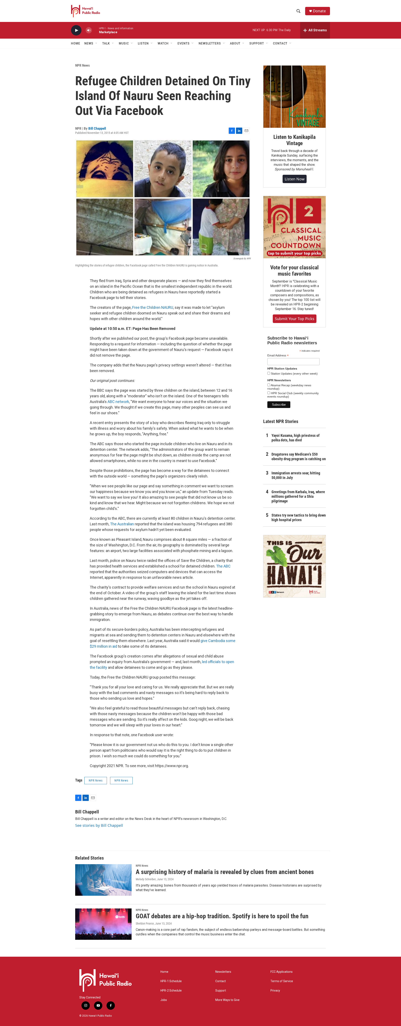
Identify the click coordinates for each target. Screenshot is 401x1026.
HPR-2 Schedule (171, 990)
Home (75, 43)
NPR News (82, 65)
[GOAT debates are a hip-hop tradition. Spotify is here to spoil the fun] (103, 924)
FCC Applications (281, 971)
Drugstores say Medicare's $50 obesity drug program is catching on (299, 456)
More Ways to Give (227, 1000)
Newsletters (223, 971)
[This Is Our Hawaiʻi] (294, 566)
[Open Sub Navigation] (96, 43)
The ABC (223, 566)
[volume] (88, 30)
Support (220, 990)
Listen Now (295, 178)
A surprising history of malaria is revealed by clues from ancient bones (225, 871)
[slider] (95, 30)
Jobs (163, 1000)
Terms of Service (281, 981)
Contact (220, 981)
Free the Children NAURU (152, 307)
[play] (76, 30)
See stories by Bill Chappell (99, 825)
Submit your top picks (294, 318)
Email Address (278, 355)
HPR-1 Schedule (171, 981)
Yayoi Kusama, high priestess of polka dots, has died (296, 437)
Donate (319, 11)
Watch (163, 43)
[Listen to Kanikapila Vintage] (294, 97)
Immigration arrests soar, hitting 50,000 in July (296, 475)
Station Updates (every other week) (294, 373)
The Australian (122, 524)
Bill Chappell (97, 128)
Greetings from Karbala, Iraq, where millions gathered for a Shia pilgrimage (298, 496)
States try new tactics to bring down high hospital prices (299, 517)
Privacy (275, 990)
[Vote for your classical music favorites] (294, 227)
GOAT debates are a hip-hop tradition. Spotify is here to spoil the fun (222, 916)
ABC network (118, 401)
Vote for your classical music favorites (294, 270)
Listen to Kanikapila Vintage (294, 140)
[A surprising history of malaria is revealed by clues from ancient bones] (103, 880)
